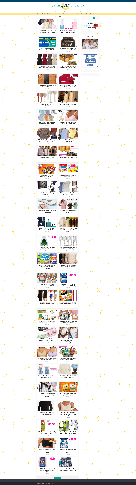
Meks (46, 483)
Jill (88, 49)
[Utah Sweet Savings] (68, 7)
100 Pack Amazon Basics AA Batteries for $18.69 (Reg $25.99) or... (68, 68)
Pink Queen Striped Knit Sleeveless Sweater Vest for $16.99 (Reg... (68, 340)
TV (90, 13)
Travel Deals (49, 13)
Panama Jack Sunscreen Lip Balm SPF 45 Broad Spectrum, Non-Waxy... (68, 230)
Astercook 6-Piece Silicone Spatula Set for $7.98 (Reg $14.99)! (47, 104)
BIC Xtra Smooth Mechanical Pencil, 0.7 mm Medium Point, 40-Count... (68, 304)
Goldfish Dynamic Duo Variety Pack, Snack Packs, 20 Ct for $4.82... (68, 395)
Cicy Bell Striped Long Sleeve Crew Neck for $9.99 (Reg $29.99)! (47, 395)
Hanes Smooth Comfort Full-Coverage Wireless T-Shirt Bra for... (68, 414)
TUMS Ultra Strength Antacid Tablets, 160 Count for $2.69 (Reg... (47, 470)
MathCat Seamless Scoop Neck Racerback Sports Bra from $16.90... (47, 451)
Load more (58, 477)
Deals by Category (63, 13)
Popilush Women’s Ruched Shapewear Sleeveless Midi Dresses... (47, 304)
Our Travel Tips (43, 13)
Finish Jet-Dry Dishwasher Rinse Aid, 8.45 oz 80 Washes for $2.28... (68, 451)
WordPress (53, 483)
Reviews (87, 13)
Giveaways (83, 13)
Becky (92, 49)
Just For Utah (56, 13)
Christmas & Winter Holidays (73, 13)
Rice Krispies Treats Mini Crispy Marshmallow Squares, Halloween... (47, 267)
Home (38, 13)
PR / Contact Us (96, 13)
